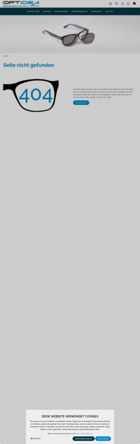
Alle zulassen (103, 438)
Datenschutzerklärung (84, 434)
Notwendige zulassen (83, 438)
